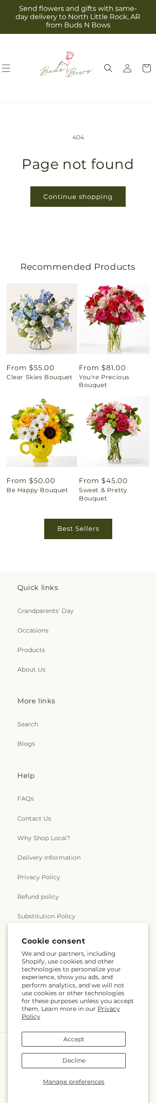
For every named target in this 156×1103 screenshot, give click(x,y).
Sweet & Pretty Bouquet (103, 494)
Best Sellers (78, 528)
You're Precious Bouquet (104, 381)
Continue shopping (78, 196)
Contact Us (34, 818)
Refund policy (38, 897)
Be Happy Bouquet (37, 490)
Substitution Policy (46, 916)
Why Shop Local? (43, 838)
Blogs (26, 744)
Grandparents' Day (45, 611)
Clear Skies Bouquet (39, 377)
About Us (31, 669)
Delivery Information (49, 857)
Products (31, 650)
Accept (73, 1039)
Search (27, 724)
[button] (108, 68)
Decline (73, 1060)
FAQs (25, 798)
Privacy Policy (38, 877)
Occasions (33, 630)
